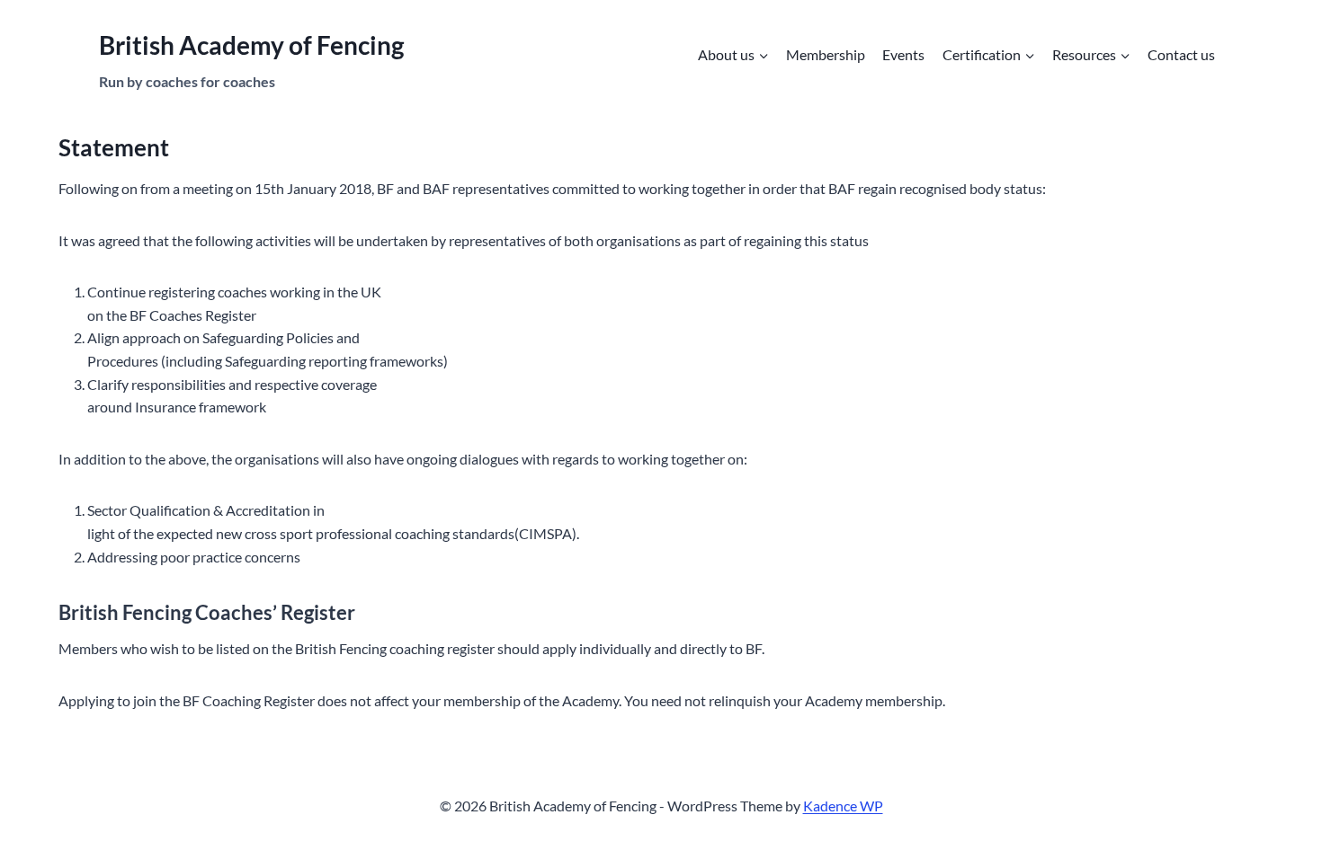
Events (903, 54)
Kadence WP (843, 805)
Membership (825, 54)
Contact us (1181, 54)
